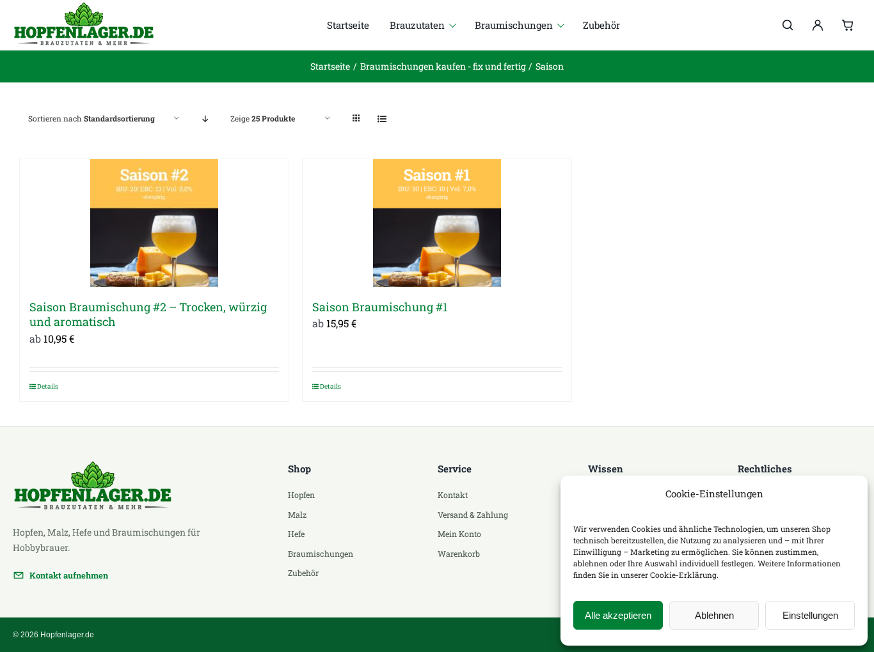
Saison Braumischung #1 (379, 306)
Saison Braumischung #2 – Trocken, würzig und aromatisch (148, 314)
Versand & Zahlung (473, 514)
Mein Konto (459, 534)
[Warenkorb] (847, 25)
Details (47, 386)
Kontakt (453, 495)
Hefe (296, 534)
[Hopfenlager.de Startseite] (91, 25)
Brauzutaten (417, 25)
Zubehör (601, 25)
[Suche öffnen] (787, 25)
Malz (297, 514)
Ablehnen (714, 615)
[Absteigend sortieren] (205, 118)
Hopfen (301, 495)
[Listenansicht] (381, 118)
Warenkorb (459, 553)
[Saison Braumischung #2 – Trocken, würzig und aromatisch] (154, 223)
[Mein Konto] (817, 25)
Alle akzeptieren (618, 615)
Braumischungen (514, 25)
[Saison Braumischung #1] (437, 223)
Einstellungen (810, 615)
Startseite (348, 25)
